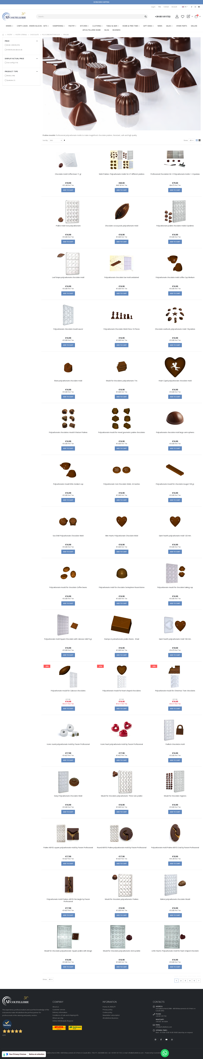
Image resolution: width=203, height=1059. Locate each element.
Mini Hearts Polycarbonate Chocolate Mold (121, 536)
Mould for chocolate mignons (175, 796)
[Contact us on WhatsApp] (165, 1053)
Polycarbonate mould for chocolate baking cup (175, 587)
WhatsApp (172, 1039)
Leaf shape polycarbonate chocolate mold (68, 277)
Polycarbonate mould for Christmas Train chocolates (175, 691)
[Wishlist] (182, 16)
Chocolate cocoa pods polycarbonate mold (121, 226)
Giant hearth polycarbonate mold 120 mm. (175, 536)
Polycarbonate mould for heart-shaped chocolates (121, 691)
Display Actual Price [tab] (14, 58)
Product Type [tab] (11, 71)
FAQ (159, 7)
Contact (166, 7)
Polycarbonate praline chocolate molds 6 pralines (175, 226)
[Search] (145, 16)
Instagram (155, 1039)
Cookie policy (107, 1012)
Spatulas (11, 80)
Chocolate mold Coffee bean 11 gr (68, 174)
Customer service (59, 1010)
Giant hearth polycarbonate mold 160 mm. (175, 639)
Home (3, 34)
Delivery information (60, 1012)
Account (174, 7)
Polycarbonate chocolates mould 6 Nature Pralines (68, 432)
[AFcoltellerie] (14, 17)
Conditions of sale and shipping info (65, 1015)
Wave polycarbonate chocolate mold (68, 381)
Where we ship (58, 1018)
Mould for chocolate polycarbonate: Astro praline (121, 951)
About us (56, 1007)
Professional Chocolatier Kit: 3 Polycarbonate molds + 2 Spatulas (175, 174)
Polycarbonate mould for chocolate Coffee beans (68, 587)
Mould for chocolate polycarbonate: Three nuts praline (121, 796)
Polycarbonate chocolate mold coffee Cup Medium (175, 277)
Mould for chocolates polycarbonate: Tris (121, 381)
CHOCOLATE (34, 34)
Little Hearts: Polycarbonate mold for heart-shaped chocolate (175, 951)
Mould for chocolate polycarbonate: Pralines (121, 899)
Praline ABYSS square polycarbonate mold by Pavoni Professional (68, 847)
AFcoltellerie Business (110, 1018)
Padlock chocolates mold (175, 744)
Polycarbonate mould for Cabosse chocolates (68, 691)
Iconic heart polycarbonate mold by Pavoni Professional (121, 744)
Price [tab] (7, 41)
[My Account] (177, 16)
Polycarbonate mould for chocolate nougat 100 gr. (175, 484)
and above (14, 49)
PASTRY (9, 34)
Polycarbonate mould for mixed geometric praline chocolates (121, 432)
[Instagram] (195, 6)
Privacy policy (107, 1010)
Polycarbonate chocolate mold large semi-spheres (175, 432)
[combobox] (92, 16)
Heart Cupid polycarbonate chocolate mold (175, 381)
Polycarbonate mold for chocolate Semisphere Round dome (121, 587)
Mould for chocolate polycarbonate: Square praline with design (68, 951)
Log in (153, 7)
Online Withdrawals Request (63, 1021)
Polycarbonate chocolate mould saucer (68, 329)
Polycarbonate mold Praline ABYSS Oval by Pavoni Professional (175, 847)
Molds (11, 75)
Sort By (45, 140)
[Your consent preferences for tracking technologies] (4, 1055)
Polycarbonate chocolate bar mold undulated (121, 277)
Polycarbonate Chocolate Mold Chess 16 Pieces (121, 329)
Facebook (161, 1039)
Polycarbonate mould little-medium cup (68, 484)
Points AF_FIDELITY (109, 1007)
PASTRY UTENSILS (21, 34)
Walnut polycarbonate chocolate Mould (175, 899)
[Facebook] (191, 6)
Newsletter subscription (111, 1015)
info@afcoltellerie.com (164, 1027)
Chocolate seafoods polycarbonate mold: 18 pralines (175, 329)
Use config (12, 62)
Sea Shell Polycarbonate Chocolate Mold (68, 536)
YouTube (166, 1039)
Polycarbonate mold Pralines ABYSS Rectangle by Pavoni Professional (68, 900)
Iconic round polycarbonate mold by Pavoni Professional (68, 744)
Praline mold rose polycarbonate (68, 226)
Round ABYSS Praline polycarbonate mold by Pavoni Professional (121, 847)
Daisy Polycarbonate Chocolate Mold (68, 796)
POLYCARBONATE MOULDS (51, 34)
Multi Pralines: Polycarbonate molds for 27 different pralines (121, 174)
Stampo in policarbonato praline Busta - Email (121, 639)
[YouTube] (199, 6)
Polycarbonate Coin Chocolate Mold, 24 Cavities (121, 484)
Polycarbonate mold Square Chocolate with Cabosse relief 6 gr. (68, 639)
